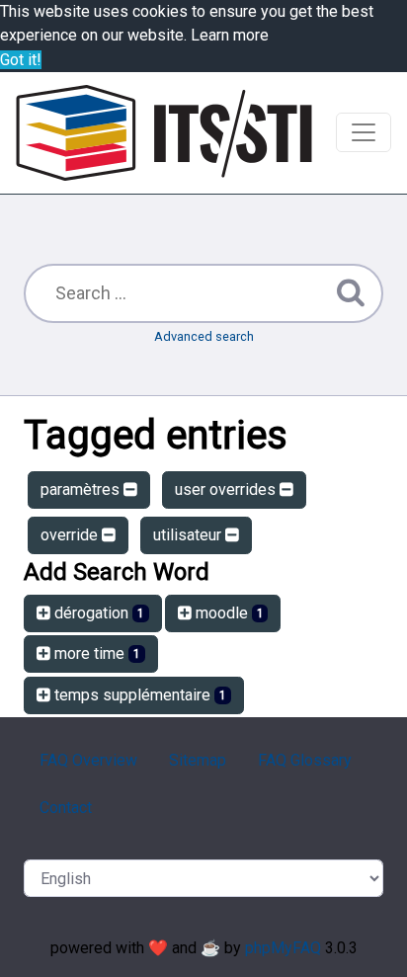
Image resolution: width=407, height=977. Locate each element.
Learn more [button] (230, 35)
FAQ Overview (88, 760)
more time (95, 653)
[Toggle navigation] (363, 132)
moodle (228, 613)
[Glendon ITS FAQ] (164, 133)
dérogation (97, 613)
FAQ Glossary (305, 760)
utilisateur (189, 535)
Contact (66, 807)
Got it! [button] (20, 59)
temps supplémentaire (138, 695)
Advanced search (204, 336)
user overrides (227, 489)
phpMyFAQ (283, 947)
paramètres (82, 489)
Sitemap (197, 760)
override (71, 535)
